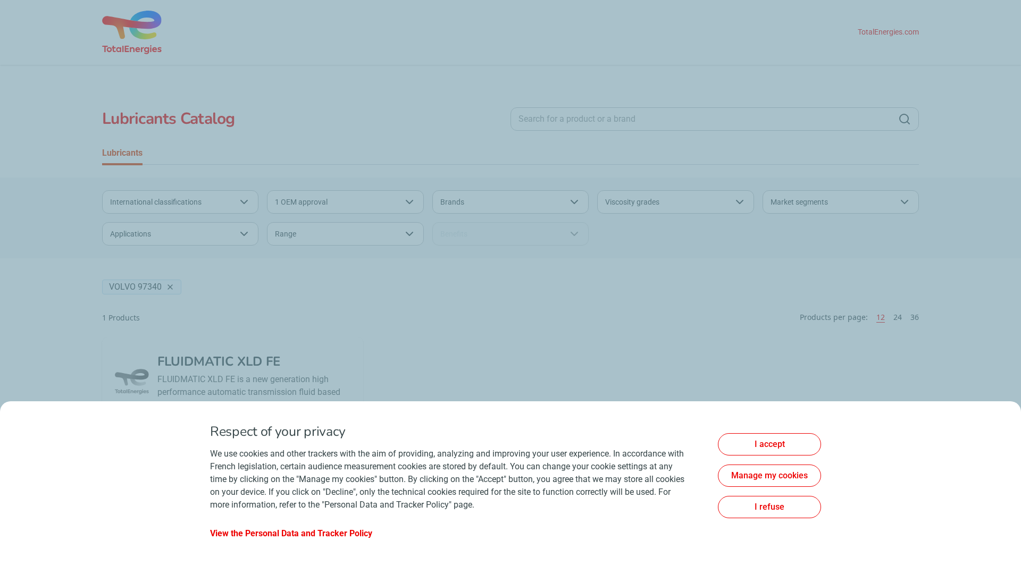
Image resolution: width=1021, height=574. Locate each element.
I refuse (769, 507)
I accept (770, 444)
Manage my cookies (769, 475)
